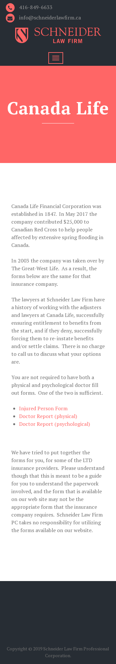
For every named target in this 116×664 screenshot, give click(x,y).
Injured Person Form (43, 408)
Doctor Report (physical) (48, 416)
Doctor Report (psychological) (54, 423)
